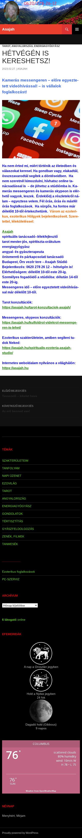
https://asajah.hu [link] (15, 368)
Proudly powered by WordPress (20, 832)
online (13, 619)
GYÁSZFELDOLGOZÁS (18, 529)
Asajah (8, 29)
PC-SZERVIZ (11, 579)
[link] (7, 231)
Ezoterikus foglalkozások (18, 571)
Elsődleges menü (77, 29)
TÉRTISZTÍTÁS (12, 521)
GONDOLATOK (12, 513)
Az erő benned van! (17, 409)
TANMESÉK (10, 544)
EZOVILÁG (9, 483)
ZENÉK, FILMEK (13, 536)
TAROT (6, 46)
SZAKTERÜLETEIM (15, 460)
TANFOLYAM (11, 468)
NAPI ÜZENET (11, 475)
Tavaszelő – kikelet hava (19, 393)
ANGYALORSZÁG (22, 46)
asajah (22, 68)
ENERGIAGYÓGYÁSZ (47, 46)
